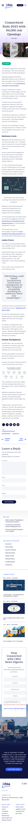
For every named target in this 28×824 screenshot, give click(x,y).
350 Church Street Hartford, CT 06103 (12, 797)
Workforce (16, 433)
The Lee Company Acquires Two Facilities (14, 530)
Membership (5, 815)
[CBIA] (8, 6)
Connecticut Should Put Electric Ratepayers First (13, 525)
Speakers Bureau (6, 820)
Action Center (20, 807)
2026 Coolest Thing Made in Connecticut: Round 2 (14, 521)
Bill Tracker (19, 813)
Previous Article (7, 439)
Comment (5, 460)
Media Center (10, 556)
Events (4, 809)
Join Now (20, 5)
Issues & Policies (11, 550)
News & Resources (7, 818)
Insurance (4, 813)
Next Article (21, 439)
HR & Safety (9, 547)
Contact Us (5, 807)
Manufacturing (10, 553)
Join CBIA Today (14, 769)
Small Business (6, 433)
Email (3, 485)
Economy (8, 544)
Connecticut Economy (8, 431)
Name (4, 477)
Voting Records (20, 811)
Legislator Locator (21, 809)
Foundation (5, 811)
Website (4, 493)
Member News (10, 559)
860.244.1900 (5, 800)
